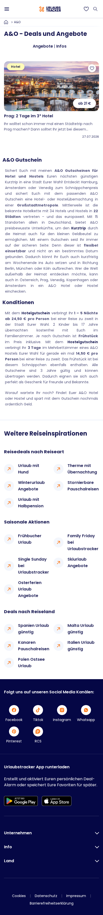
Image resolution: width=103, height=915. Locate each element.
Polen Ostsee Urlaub (31, 662)
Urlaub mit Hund (28, 469)
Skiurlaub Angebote (78, 562)
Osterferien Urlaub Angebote (30, 589)
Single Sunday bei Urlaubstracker (33, 565)
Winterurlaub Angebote (31, 486)
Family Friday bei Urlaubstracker (83, 542)
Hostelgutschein (83, 341)
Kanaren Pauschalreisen (33, 646)
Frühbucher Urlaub (30, 539)
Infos (61, 46)
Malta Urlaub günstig (81, 629)
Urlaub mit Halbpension (31, 503)
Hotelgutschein (36, 313)
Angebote (43, 46)
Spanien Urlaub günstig (33, 629)
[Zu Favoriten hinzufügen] (92, 68)
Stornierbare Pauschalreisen (83, 486)
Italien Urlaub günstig (81, 646)
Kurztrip (78, 228)
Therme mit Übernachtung (82, 469)
